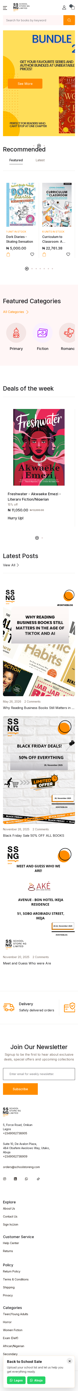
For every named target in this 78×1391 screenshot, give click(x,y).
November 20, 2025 (16, 957)
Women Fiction (12, 1330)
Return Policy (11, 1271)
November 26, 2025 (16, 829)
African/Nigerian (13, 1346)
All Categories (13, 312)
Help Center (11, 1243)
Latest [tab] (40, 160)
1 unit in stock (16, 231)
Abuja (38, 1380)
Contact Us (10, 1216)
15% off (13, 504)
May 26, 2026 (12, 701)
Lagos (18, 1380)
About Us (9, 1208)
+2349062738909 (15, 1156)
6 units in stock (53, 231)
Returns (8, 1251)
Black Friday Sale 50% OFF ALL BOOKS (33, 836)
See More (25, 84)
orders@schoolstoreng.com (21, 1167)
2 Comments (32, 701)
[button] (5, 8)
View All (9, 565)
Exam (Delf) (10, 1338)
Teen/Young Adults (15, 1314)
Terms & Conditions (16, 1279)
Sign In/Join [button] (10, 1224)
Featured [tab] (16, 160)
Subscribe (20, 1089)
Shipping (9, 1287)
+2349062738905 (15, 1133)
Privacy (8, 1295)
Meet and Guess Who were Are (27, 963)
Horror (7, 1322)
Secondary (10, 1354)
